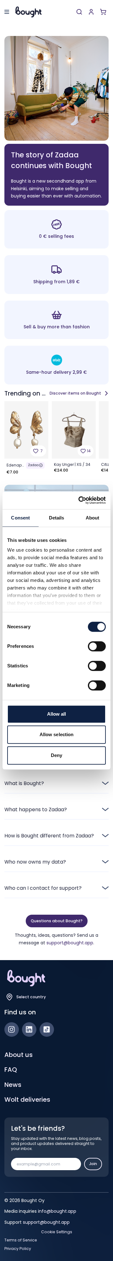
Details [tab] (56, 517)
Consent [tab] (20, 517)
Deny (56, 755)
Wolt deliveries (27, 1099)
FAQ (10, 1069)
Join (93, 1163)
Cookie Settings (56, 1232)
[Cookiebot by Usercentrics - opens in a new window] (80, 500)
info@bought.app (57, 1211)
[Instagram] (11, 1029)
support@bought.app (69, 943)
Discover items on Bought (75, 393)
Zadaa (33, 465)
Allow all (56, 714)
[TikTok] (47, 1029)
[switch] (97, 646)
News (12, 1084)
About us (18, 1054)
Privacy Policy (17, 1248)
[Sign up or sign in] (91, 11)
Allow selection (57, 734)
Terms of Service (20, 1240)
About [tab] (93, 517)
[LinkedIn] (29, 1029)
